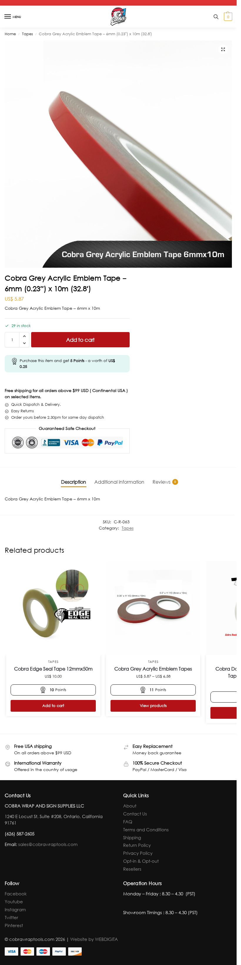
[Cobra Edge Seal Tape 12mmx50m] (53, 608)
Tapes (27, 33)
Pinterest (14, 925)
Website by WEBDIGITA (94, 939)
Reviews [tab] (164, 482)
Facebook (16, 894)
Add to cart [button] (53, 705)
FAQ (127, 822)
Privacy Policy (138, 853)
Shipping (132, 837)
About (129, 806)
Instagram (15, 909)
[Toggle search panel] (216, 17)
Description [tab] (73, 482)
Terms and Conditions (146, 829)
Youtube (14, 901)
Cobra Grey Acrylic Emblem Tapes (153, 669)
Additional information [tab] (119, 482)
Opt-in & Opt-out (141, 861)
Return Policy (137, 845)
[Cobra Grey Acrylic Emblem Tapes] (153, 608)
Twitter (11, 917)
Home (10, 33)
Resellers (132, 869)
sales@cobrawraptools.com (48, 844)
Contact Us (135, 814)
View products (153, 705)
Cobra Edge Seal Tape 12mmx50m (53, 669)
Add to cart (80, 339)
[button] (227, 17)
